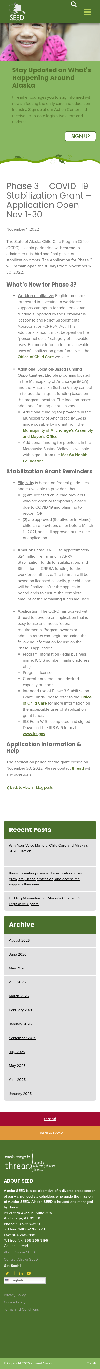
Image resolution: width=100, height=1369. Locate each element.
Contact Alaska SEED (21, 1259)
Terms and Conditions (21, 1309)
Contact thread (16, 1246)
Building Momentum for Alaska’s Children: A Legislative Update (44, 901)
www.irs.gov (34, 733)
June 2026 (18, 954)
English (16, 1280)
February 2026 (21, 1010)
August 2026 (19, 940)
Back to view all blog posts (31, 787)
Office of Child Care (36, 357)
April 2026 (17, 982)
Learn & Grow (50, 1133)
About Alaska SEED (19, 1252)
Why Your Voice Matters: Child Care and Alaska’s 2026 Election (48, 848)
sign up (80, 136)
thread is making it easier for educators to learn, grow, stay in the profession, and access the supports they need (47, 878)
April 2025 (17, 1080)
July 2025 (17, 1052)
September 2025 (22, 1038)
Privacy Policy (15, 1295)
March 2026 (19, 996)
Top (90, 1363)
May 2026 (17, 968)
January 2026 (20, 1024)
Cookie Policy (14, 1302)
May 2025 (17, 1066)
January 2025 (20, 1094)
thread (78, 768)
